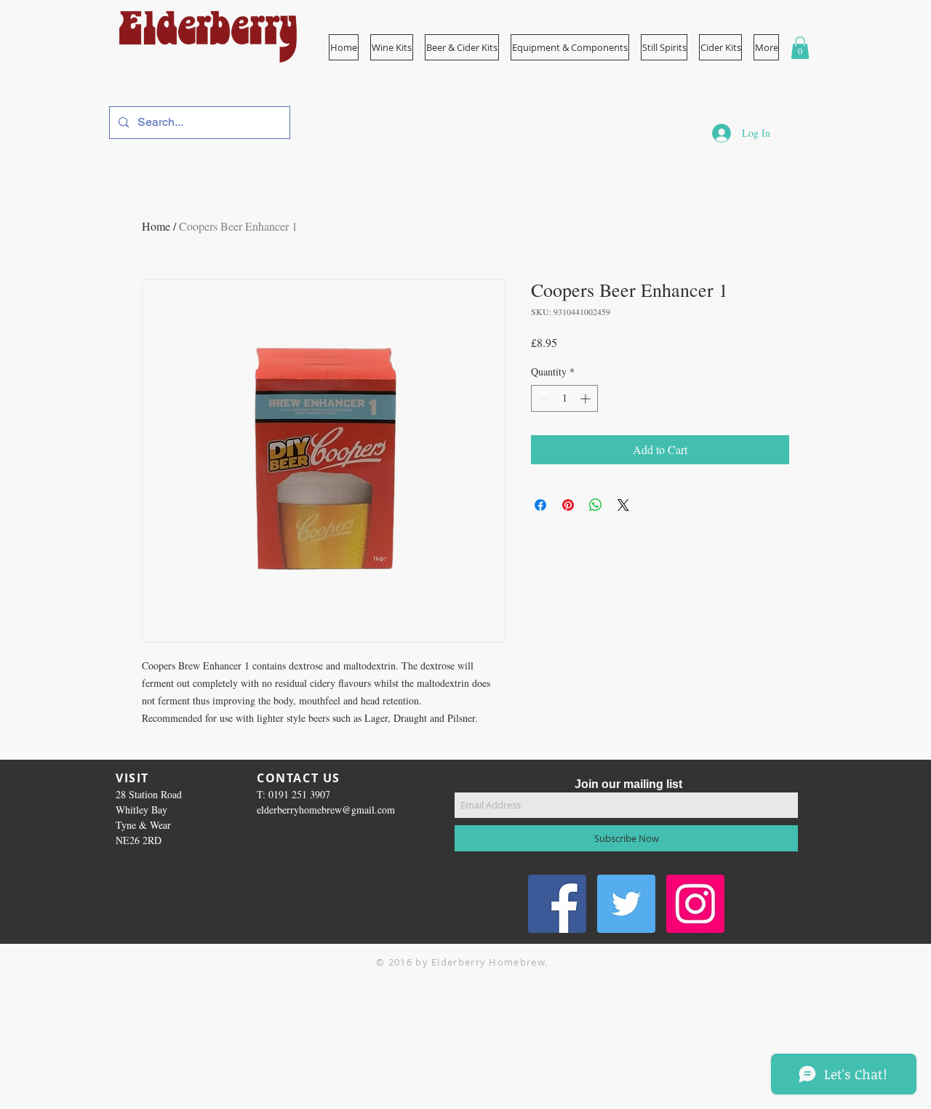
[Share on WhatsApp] (595, 505)
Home (156, 226)
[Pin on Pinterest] (568, 505)
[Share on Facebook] (540, 505)
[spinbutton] (564, 398)
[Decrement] (542, 398)
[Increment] (587, 398)
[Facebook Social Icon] (557, 904)
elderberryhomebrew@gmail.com (326, 809)
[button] (570, 47)
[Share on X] (623, 505)
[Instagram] (695, 904)
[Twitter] (626, 904)
